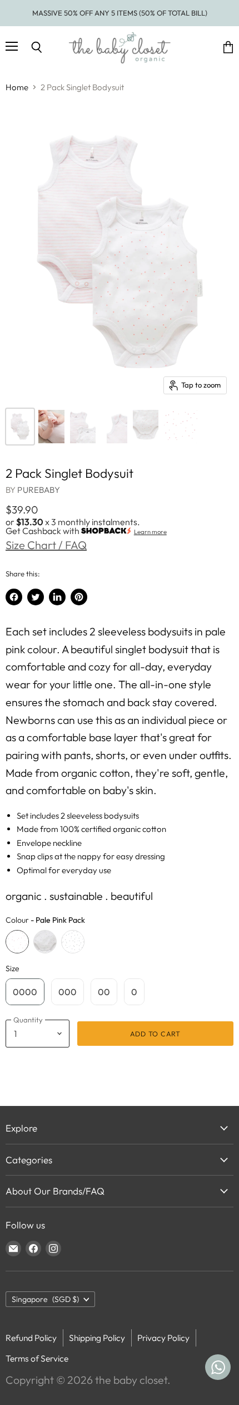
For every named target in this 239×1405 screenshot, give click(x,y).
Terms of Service (37, 1358)
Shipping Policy (97, 1337)
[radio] (17, 941)
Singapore (45, 1299)
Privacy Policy (163, 1337)
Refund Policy (31, 1337)
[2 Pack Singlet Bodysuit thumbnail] (20, 426)
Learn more (150, 532)
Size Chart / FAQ (46, 545)
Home (17, 87)
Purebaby (38, 489)
